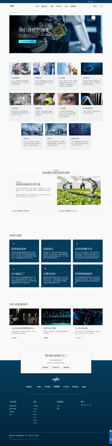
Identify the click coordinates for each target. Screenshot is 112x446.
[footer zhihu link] (87, 405)
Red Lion (35, 420)
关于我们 (35, 406)
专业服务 (11, 411)
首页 (37, 6)
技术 (10, 414)
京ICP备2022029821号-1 (32, 439)
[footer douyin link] (90, 405)
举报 (58, 408)
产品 (51, 6)
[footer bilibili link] (82, 405)
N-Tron (35, 423)
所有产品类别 (12, 408)
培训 (58, 406)
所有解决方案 (12, 406)
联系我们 (73, 6)
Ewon (34, 411)
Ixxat (34, 417)
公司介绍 (59, 6)
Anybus (35, 408)
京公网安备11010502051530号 (17, 439)
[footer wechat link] (84, 405)
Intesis (34, 414)
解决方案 (44, 6)
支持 (66, 6)
